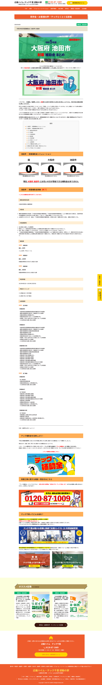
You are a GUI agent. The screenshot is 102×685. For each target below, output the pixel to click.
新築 (30, 8)
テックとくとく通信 (65, 676)
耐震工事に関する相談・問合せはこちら (36, 146)
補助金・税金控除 (75, 8)
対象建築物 (32, 134)
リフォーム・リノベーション (41, 8)
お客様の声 (56, 676)
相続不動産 (53, 8)
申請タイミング (33, 140)
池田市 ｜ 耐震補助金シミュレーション (36, 126)
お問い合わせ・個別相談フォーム (51, 654)
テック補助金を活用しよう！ (34, 144)
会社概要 (84, 8)
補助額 (31, 136)
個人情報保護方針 (80, 679)
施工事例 (60, 8)
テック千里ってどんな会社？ (34, 148)
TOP (26, 8)
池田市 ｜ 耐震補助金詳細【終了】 (35, 128)
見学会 (67, 8)
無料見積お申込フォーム (58, 679)
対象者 (31, 132)
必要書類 (32, 142)
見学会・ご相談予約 (70, 679)
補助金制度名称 (33, 130)
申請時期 (32, 138)
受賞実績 (49, 679)
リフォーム (32, 676)
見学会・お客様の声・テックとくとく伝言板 (51, 625)
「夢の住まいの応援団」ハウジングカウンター (28, 679)
